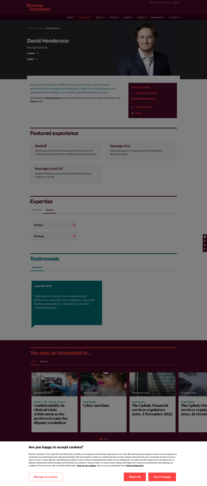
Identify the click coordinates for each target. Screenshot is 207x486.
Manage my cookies (46, 476)
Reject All (135, 476)
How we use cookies (86, 465)
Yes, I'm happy (162, 476)
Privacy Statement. (135, 465)
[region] (103, 463)
